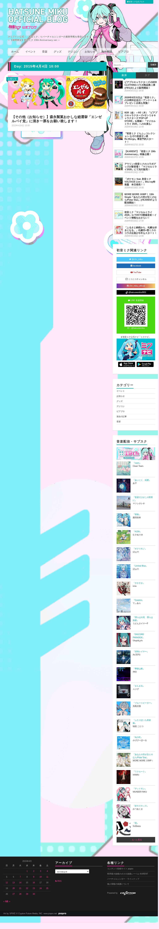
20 (13, 888)
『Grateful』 (138, 600)
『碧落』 (137, 514)
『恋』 (136, 823)
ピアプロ (123, 52)
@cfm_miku (136, 259)
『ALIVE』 (138, 737)
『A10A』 (137, 532)
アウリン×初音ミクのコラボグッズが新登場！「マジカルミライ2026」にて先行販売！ (140, 166)
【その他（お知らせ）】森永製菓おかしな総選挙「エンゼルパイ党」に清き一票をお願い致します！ (57, 119)
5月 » (7, 901)
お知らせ (90, 52)
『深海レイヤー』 (141, 652)
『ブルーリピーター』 (143, 703)
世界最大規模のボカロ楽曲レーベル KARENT (127, 874)
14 (20, 883)
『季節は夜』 (139, 669)
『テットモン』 (140, 789)
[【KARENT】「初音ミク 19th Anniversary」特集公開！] (119, 154)
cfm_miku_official (137, 286)
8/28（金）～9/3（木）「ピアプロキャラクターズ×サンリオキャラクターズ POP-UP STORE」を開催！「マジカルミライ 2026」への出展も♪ (140, 118)
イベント (30, 52)
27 (13, 894)
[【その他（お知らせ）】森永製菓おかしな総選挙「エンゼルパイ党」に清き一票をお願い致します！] (57, 92)
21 (20, 888)
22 (27, 888)
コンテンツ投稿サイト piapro (120, 869)
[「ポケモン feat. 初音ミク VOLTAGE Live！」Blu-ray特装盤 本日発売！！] (119, 181)
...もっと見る (136, 840)
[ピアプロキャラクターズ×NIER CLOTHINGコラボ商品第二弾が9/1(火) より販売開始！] (119, 84)
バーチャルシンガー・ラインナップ (123, 879)
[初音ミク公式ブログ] (38, 19)
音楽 (44, 52)
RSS (59, 881)
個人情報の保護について (118, 884)
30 (34, 894)
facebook (136, 266)
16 (34, 883)
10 (40, 877)
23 (34, 888)
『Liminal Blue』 (140, 566)
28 (20, 894)
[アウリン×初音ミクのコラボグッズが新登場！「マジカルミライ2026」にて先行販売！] (119, 166)
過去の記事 (122, 416)
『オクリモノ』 (140, 549)
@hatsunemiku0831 (137, 292)
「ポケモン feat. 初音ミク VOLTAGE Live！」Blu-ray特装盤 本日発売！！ (139, 182)
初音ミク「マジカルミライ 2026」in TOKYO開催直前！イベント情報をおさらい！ (140, 215)
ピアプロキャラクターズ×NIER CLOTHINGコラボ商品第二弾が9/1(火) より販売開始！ (140, 85)
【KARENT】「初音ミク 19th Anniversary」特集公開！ (140, 152)
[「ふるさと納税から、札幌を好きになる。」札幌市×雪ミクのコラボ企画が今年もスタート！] (119, 230)
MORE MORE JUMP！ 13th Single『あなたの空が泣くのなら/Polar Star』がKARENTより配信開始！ (140, 198)
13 (13, 883)
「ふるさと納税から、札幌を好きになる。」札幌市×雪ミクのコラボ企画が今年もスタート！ (140, 230)
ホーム (15, 52)
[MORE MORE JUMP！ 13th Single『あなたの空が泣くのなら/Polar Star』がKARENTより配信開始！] (119, 197)
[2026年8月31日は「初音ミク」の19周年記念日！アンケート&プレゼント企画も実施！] (119, 100)
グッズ (58, 52)
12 (7, 883)
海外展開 (106, 52)
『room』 (137, 463)
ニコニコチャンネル (137, 279)
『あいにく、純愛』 (142, 480)
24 (40, 888)
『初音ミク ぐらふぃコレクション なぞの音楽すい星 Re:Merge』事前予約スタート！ (139, 137)
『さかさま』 (139, 583)
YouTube (137, 272)
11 (47, 877)
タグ (147, 75)
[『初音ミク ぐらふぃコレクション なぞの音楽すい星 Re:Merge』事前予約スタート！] (119, 136)
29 (27, 894)
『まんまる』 (139, 686)
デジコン (73, 52)
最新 (124, 75)
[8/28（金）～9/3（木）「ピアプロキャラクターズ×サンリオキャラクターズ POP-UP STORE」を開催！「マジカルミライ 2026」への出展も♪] (119, 115)
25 (47, 888)
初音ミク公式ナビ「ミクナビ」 (136, 337)
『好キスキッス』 (141, 806)
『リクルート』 (140, 772)
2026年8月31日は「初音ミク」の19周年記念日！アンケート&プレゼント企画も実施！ (140, 100)
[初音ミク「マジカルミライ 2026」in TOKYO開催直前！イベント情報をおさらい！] (119, 215)
